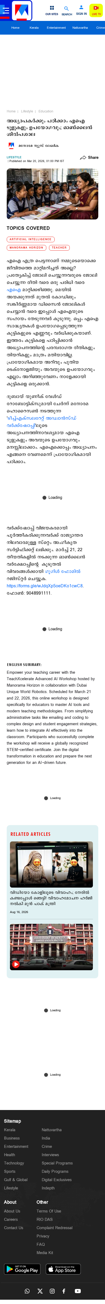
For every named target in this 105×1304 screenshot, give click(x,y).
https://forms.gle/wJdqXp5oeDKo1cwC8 (45, 586)
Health (9, 1155)
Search (67, 14)
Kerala (34, 27)
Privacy (43, 1236)
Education (45, 111)
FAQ (41, 1244)
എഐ (14, 290)
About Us (12, 1211)
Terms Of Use (49, 1211)
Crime (47, 1146)
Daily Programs (55, 1171)
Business (12, 1138)
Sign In (81, 14)
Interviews (50, 1155)
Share (93, 158)
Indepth (48, 1188)
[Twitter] (40, 1291)
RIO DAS (45, 1219)
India (46, 1138)
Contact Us (13, 1228)
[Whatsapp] (27, 1291)
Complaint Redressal (54, 1228)
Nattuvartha (80, 27)
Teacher (59, 248)
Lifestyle (27, 111)
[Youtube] (78, 1291)
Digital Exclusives (57, 1180)
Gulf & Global (15, 1180)
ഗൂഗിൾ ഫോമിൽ (62, 572)
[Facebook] (65, 1291)
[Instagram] (52, 1291)
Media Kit (45, 1253)
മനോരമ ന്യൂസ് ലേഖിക (39, 145)
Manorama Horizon (26, 248)
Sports (9, 1171)
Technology (14, 1163)
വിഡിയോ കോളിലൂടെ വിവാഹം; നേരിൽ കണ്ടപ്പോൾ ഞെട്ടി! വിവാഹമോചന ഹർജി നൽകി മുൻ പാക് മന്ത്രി (51, 898)
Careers (11, 1219)
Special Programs (57, 1163)
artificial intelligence (31, 239)
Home (15, 27)
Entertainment (56, 27)
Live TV (96, 14)
